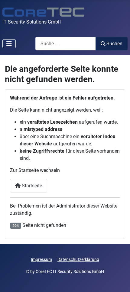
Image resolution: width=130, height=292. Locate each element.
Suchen (114, 43)
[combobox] (65, 43)
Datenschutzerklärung (78, 259)
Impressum (41, 259)
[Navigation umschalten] (9, 43)
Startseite (31, 186)
